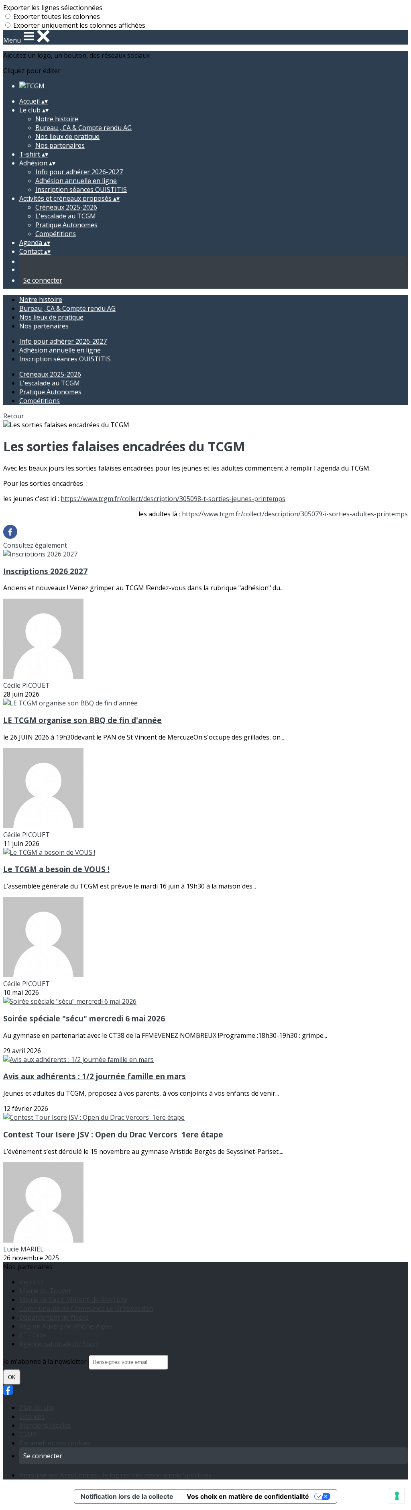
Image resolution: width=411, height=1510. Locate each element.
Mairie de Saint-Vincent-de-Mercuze (73, 1299)
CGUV (28, 1434)
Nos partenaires (60, 145)
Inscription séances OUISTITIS (81, 189)
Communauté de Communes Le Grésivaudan (86, 1308)
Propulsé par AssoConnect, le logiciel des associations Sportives (115, 1475)
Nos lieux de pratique (67, 136)
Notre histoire (56, 118)
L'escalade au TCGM (65, 216)
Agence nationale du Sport (59, 1343)
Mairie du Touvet (45, 1290)
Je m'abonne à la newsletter (45, 1361)
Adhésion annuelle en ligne (76, 180)
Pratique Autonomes (66, 224)
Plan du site (36, 1407)
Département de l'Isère (54, 1317)
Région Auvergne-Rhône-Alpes (65, 1326)
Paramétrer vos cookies (55, 1443)
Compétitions (55, 233)
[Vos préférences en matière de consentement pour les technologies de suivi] (397, 1496)
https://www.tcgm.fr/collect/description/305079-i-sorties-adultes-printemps (295, 513)
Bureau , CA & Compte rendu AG (83, 127)
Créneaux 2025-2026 (66, 207)
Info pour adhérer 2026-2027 (79, 171)
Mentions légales (45, 1425)
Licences (32, 1416)
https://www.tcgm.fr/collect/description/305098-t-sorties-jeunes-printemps (173, 498)
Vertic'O (31, 1282)
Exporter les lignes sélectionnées (52, 7)
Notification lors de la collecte (127, 1496)
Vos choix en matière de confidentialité (248, 1496)
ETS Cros (33, 1335)
